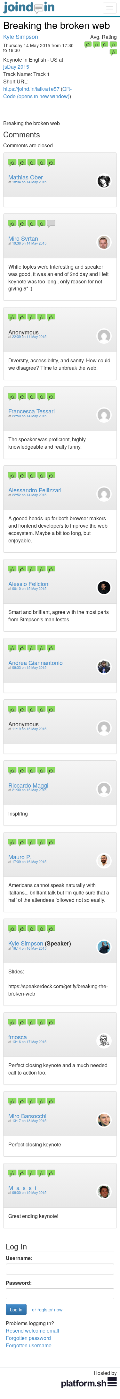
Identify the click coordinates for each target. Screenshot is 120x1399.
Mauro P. (19, 856)
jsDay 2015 (16, 66)
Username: (19, 1258)
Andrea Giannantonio (35, 662)
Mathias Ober (25, 177)
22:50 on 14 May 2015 (29, 415)
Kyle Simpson (20, 36)
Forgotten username (29, 1345)
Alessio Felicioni (29, 583)
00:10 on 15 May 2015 (29, 588)
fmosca (17, 1036)
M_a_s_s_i (22, 1187)
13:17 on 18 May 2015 (29, 1120)
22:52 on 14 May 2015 (29, 494)
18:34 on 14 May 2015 (29, 181)
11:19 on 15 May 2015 (29, 728)
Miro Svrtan (23, 238)
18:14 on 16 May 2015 (29, 948)
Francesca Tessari (31, 411)
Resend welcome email (32, 1330)
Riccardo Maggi (28, 785)
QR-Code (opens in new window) (37, 92)
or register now (47, 1309)
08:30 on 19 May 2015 (29, 1192)
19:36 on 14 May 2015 (29, 243)
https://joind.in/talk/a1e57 (31, 88)
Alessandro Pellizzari (34, 490)
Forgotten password (28, 1338)
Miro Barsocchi (27, 1115)
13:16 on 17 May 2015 (29, 1041)
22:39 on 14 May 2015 (29, 336)
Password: (19, 1282)
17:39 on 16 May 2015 (29, 861)
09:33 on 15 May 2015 (29, 667)
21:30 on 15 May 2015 (29, 789)
